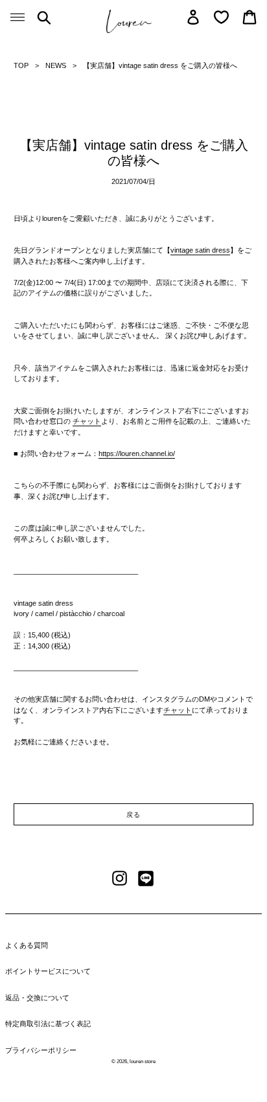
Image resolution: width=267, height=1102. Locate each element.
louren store (143, 1061)
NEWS (55, 65)
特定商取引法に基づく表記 (48, 1023)
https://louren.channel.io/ (137, 453)
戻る (133, 814)
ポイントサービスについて (48, 971)
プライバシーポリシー (40, 1050)
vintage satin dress (200, 250)
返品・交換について (37, 998)
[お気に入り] (221, 17)
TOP (21, 65)
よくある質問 (26, 945)
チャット (87, 421)
